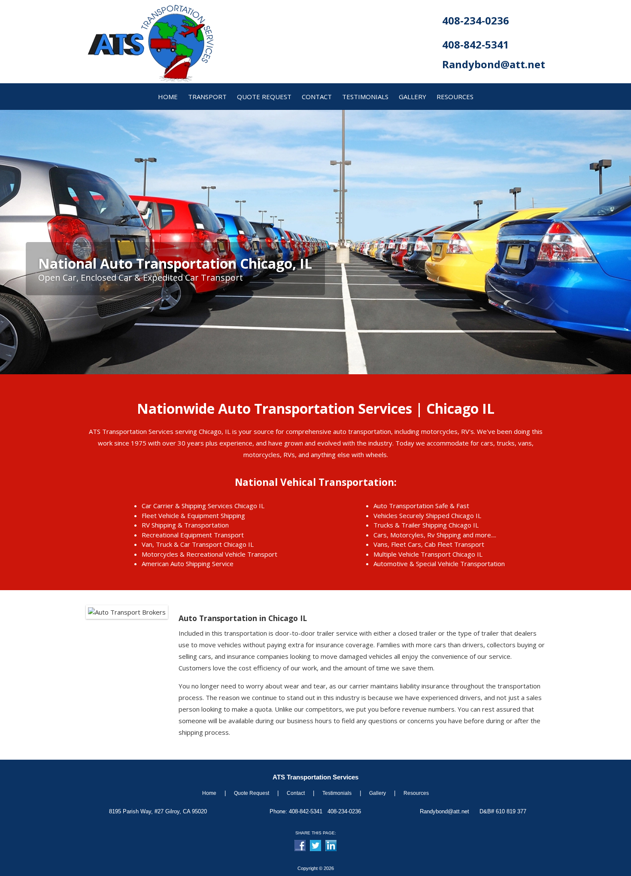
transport (207, 96)
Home (209, 793)
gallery (412, 96)
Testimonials (365, 96)
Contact (296, 793)
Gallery (377, 793)
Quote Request (251, 793)
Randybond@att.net (493, 64)
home (168, 96)
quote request (264, 96)
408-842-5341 (475, 44)
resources (455, 96)
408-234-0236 (475, 20)
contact (317, 96)
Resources (416, 793)
